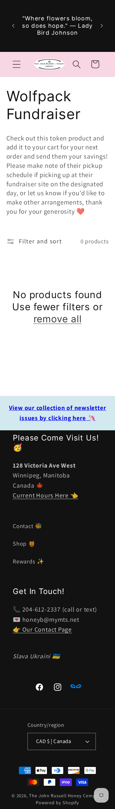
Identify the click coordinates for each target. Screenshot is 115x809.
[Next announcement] (102, 26)
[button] (16, 64)
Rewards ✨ (28, 561)
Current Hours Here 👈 (45, 495)
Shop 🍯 (24, 543)
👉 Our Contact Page (42, 629)
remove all (58, 319)
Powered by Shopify (57, 802)
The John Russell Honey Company (66, 795)
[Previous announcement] (13, 26)
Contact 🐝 (27, 526)
